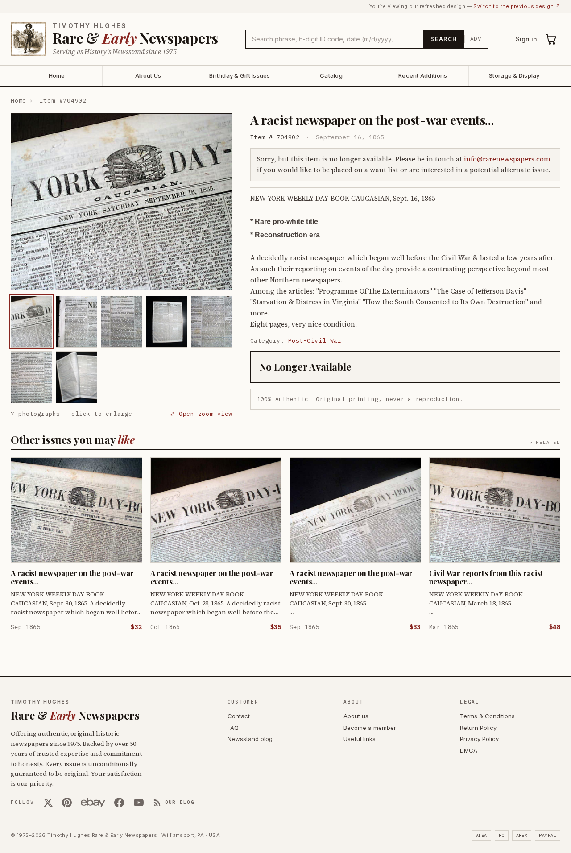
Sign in (526, 39)
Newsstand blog (250, 738)
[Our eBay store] (93, 802)
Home (57, 75)
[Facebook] (119, 802)
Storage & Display (514, 75)
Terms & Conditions (487, 716)
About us (355, 716)
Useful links (359, 738)
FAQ (233, 727)
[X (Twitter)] (48, 802)
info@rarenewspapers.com (507, 159)
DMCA (468, 750)
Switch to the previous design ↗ (516, 6)
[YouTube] (139, 802)
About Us (148, 75)
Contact (239, 716)
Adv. (476, 39)
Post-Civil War (314, 340)
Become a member (369, 727)
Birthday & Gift (239, 75)
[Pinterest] (67, 802)
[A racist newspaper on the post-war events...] (31, 322)
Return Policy (478, 727)
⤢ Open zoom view (201, 414)
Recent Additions (422, 75)
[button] (121, 202)
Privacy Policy (479, 738)
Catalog (331, 75)
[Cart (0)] (551, 39)
